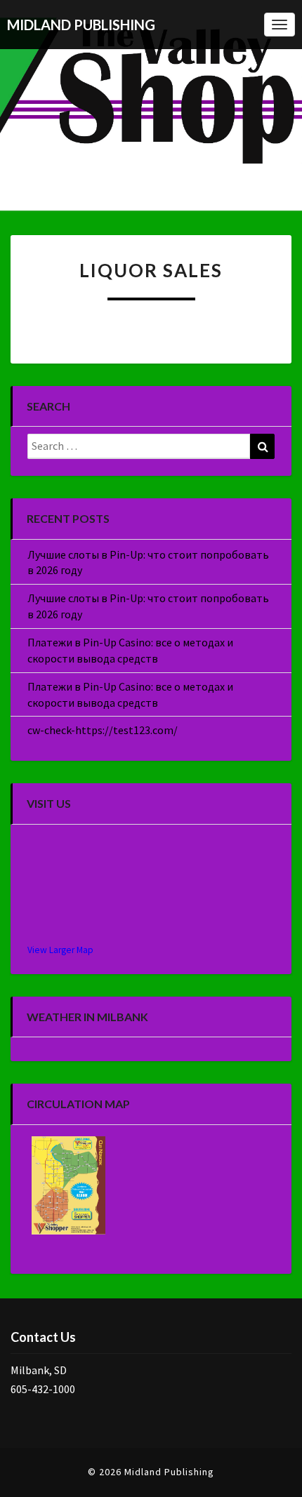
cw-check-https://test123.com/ (102, 730)
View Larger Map (60, 950)
